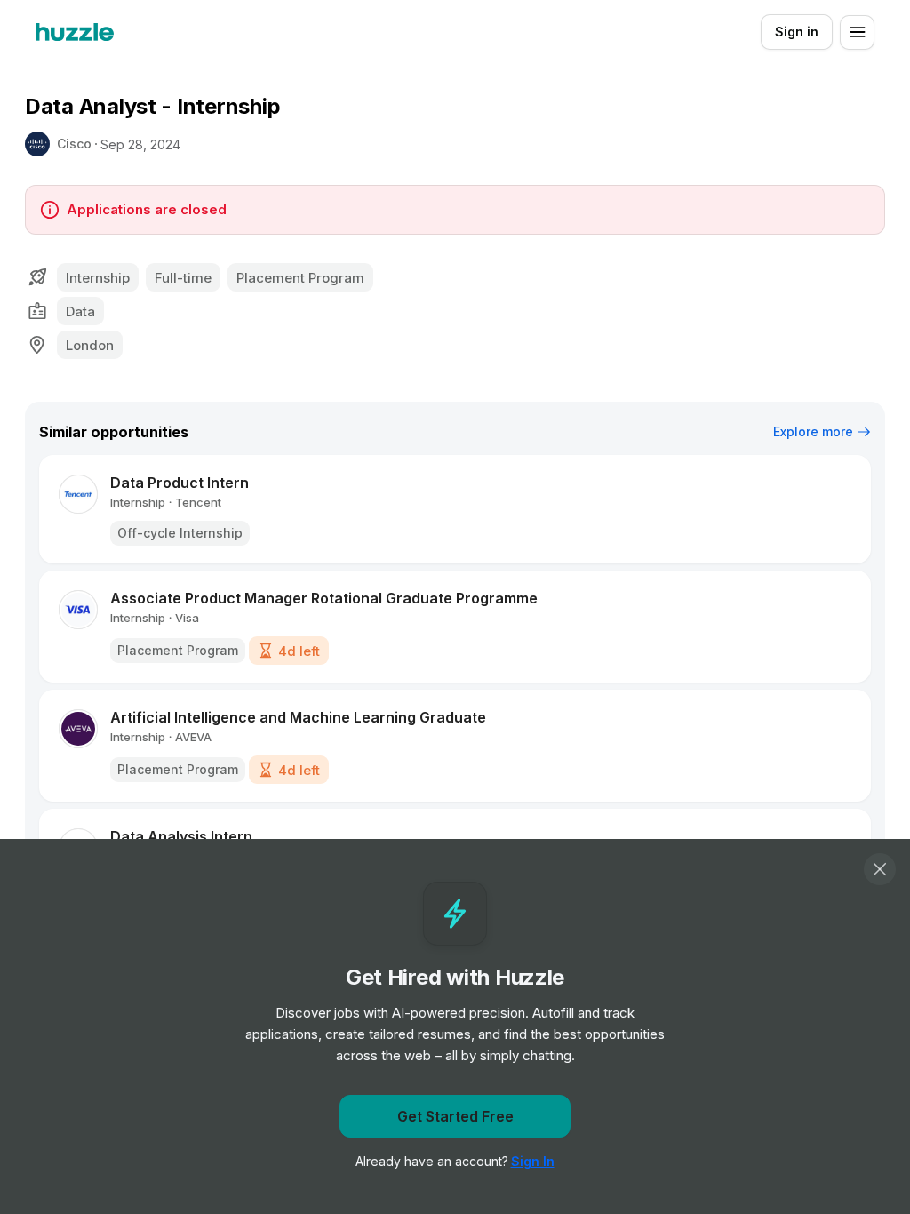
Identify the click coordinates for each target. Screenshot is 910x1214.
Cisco (74, 143)
